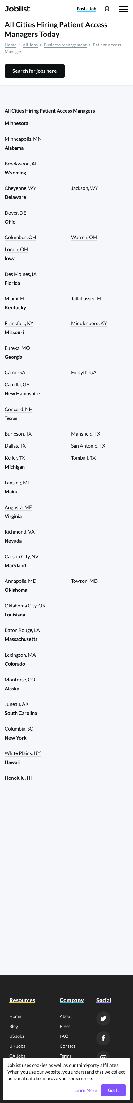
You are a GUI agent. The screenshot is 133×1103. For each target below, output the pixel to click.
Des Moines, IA (21, 274)
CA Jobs (17, 1055)
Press (65, 1026)
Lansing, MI (17, 482)
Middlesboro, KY (89, 323)
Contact (67, 1046)
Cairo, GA (15, 372)
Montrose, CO (20, 679)
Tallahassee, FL (86, 298)
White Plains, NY (23, 753)
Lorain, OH (16, 249)
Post (86, 8)
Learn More (86, 1090)
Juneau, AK (17, 704)
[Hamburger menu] (123, 8)
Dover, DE (15, 213)
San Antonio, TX (88, 445)
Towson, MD (84, 581)
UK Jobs (17, 1046)
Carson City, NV (22, 556)
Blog (13, 1026)
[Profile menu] (107, 9)
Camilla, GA (17, 384)
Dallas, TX (15, 445)
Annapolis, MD (20, 581)
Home (10, 44)
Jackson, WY (84, 188)
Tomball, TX (83, 458)
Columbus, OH (20, 237)
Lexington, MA (20, 655)
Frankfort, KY (19, 323)
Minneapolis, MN (23, 139)
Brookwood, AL (21, 163)
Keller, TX (15, 458)
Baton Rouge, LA (22, 630)
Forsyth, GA (84, 372)
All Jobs (30, 44)
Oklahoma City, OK (25, 605)
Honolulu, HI (18, 778)
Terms (65, 1055)
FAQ (64, 1036)
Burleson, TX (18, 433)
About (66, 1016)
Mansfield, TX (85, 433)
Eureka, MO (17, 348)
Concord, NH (18, 409)
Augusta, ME (18, 507)
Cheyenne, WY (20, 188)
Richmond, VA (20, 531)
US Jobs (16, 1036)
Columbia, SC (19, 729)
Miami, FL (15, 298)
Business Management (65, 44)
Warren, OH (84, 237)
